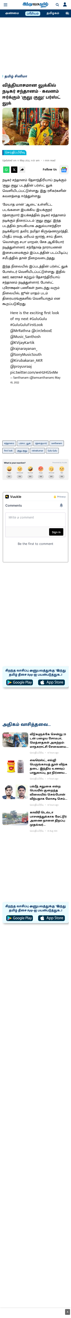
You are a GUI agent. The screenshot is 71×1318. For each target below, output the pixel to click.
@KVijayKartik (22, 342)
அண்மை (12, 13)
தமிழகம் (53, 13)
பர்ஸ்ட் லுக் (25, 443)
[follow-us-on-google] (64, 169)
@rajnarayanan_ (23, 348)
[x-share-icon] (14, 172)
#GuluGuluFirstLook (26, 324)
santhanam (56, 443)
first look (8, 451)
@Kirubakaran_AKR (26, 360)
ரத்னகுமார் (41, 443)
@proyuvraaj (21, 366)
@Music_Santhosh (25, 336)
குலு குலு (22, 451)
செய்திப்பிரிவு (15, 152)
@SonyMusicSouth (26, 354)
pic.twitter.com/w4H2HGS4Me (34, 372)
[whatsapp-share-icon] (6, 172)
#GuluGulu (38, 319)
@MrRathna (20, 330)
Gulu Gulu (52, 451)
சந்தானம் (9, 443)
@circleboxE (42, 330)
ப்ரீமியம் (33, 14)
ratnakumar (37, 451)
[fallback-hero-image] (15, 739)
